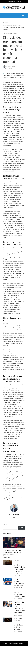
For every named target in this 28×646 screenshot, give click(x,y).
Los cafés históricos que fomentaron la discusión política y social (12, 552)
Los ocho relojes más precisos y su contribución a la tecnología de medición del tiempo (19, 567)
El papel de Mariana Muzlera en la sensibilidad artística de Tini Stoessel (19, 624)
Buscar (5, 524)
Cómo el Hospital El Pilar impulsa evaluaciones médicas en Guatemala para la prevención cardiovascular (19, 587)
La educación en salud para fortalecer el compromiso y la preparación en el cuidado (19, 607)
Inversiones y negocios (10, 33)
